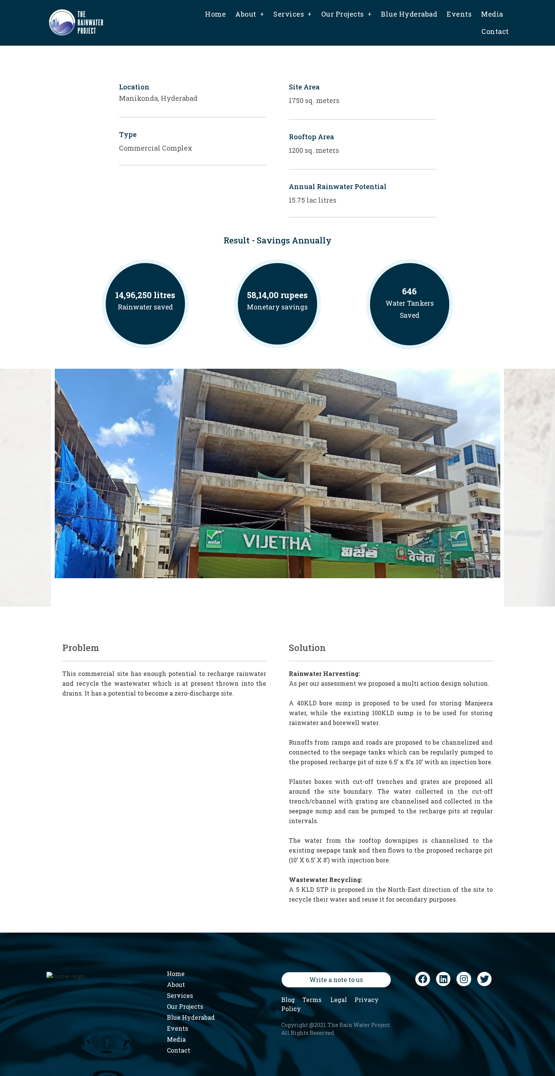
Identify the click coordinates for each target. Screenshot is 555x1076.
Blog (288, 1000)
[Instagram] (463, 979)
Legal (338, 1000)
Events (459, 13)
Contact (495, 31)
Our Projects (342, 13)
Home (215, 13)
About (245, 13)
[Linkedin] (443, 979)
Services (288, 13)
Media (492, 13)
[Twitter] (484, 979)
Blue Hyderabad (409, 13)
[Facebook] (422, 979)
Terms (311, 1000)
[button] (336, 980)
